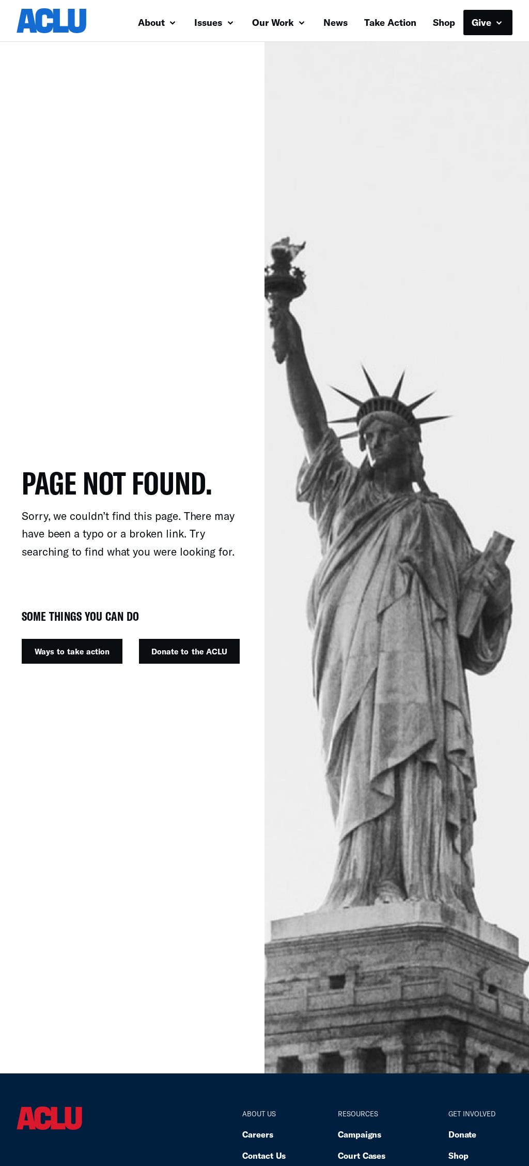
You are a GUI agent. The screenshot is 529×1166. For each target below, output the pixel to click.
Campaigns (359, 1134)
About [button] (152, 22)
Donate (462, 1134)
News (335, 22)
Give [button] (483, 22)
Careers (257, 1134)
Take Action (390, 22)
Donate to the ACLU (189, 651)
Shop (444, 22)
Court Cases (361, 1155)
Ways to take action (72, 651)
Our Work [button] (274, 22)
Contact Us (264, 1155)
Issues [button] (209, 22)
